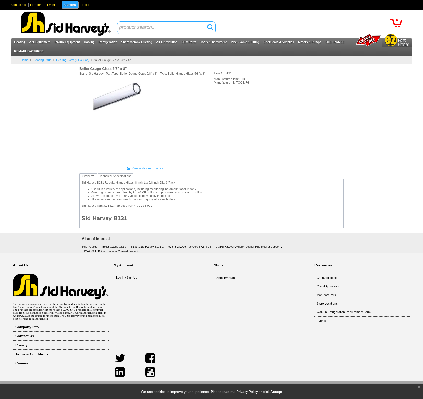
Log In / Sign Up (126, 277)
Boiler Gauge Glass (114, 246)
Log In (86, 5)
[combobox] (166, 27)
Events (51, 5)
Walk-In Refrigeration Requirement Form (344, 312)
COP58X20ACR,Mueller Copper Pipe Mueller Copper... (249, 246)
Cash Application (328, 278)
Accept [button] (276, 392)
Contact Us (18, 5)
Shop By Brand (226, 278)
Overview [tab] (88, 176)
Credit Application (328, 286)
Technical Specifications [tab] (115, 176)
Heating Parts (42, 60)
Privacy (21, 345)
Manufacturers (326, 295)
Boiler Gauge (89, 246)
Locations (36, 5)
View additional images (147, 168)
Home (25, 60)
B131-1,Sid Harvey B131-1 (147, 246)
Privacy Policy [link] (247, 392)
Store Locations (327, 303)
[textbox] (163, 28)
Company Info (27, 327)
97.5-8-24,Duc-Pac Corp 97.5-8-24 (189, 246)
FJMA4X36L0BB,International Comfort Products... (112, 251)
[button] (419, 387)
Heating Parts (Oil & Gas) (72, 60)
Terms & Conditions (31, 354)
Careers (70, 5)
